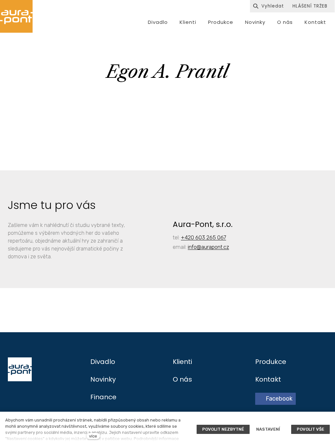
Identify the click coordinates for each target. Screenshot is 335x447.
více (93, 436)
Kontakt (268, 379)
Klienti (182, 361)
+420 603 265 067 (203, 237)
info (192, 247)
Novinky (103, 379)
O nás (182, 379)
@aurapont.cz (213, 247)
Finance (103, 397)
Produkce (270, 361)
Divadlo (102, 361)
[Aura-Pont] (16, 16)
